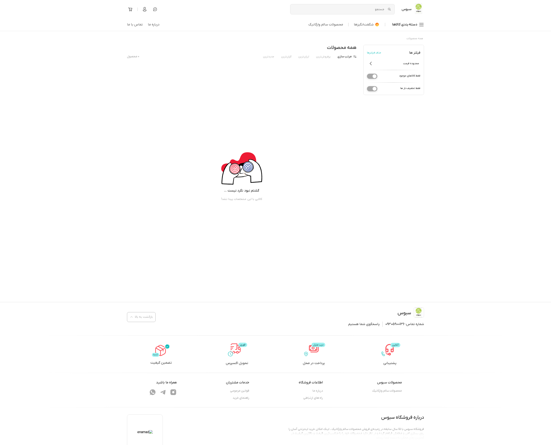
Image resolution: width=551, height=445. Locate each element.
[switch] (372, 76)
